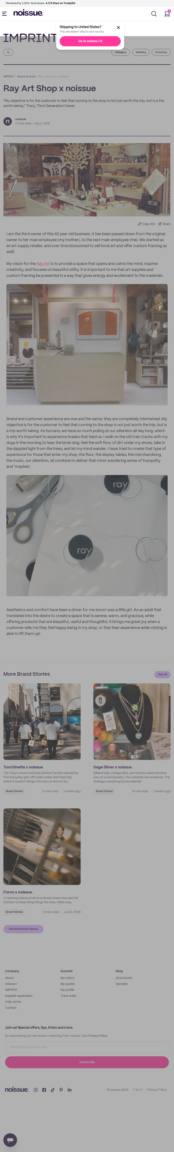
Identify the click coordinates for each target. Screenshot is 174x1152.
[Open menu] (5, 14)
